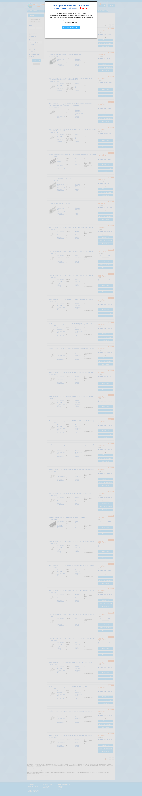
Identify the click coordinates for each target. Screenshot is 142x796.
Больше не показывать (71, 27)
